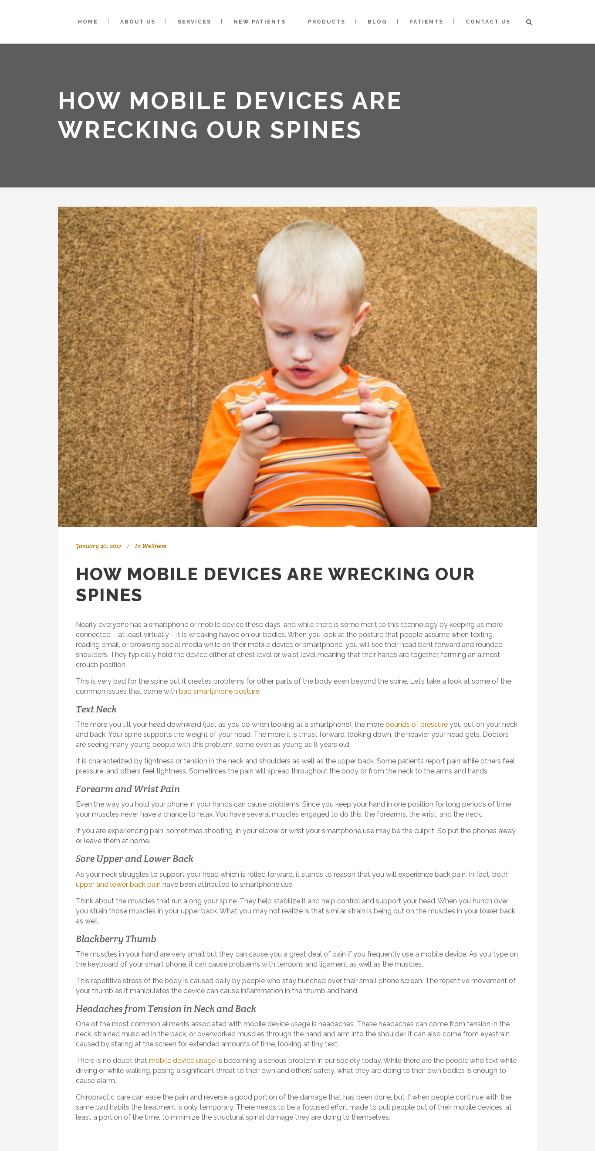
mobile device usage (182, 1060)
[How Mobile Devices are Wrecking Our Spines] (297, 367)
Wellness (154, 546)
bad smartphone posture (219, 691)
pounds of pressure (416, 724)
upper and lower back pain (118, 884)
